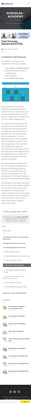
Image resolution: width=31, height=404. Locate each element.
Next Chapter (22, 212)
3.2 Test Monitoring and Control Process (16, 256)
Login (28, 388)
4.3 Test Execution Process (12, 283)
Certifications (20, 388)
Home (11, 20)
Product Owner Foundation (17, 323)
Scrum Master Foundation (16, 316)
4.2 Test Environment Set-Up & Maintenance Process (13, 277)
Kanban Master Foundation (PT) (18, 371)
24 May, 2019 (5, 51)
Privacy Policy (21, 399)
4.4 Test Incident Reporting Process (15, 287)
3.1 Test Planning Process (11, 252)
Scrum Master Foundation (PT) (18, 356)
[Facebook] (15, 392)
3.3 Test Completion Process (12, 260)
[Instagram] (19, 392)
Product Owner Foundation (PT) (18, 363)
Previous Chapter (10, 212)
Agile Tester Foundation (16, 331)
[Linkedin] (10, 392)
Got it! (25, 401)
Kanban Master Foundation (17, 348)
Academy (17, 20)
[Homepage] (7, 4)
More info (15, 402)
